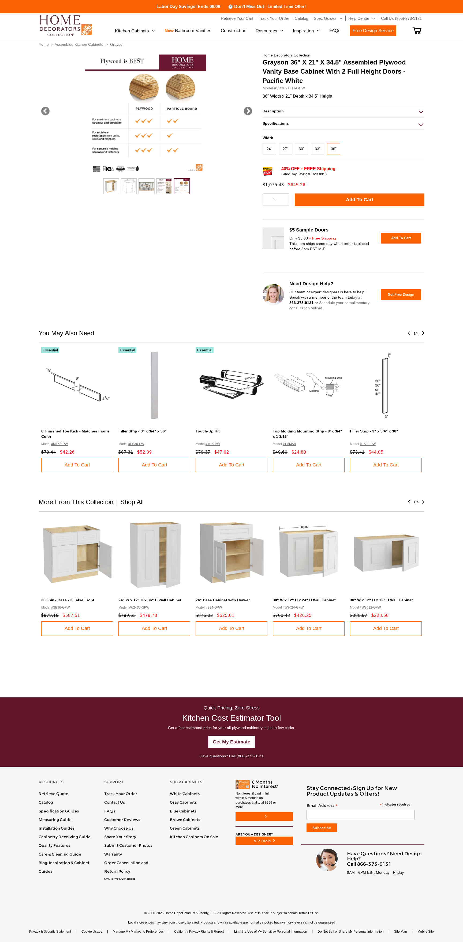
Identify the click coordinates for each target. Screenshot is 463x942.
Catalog (46, 802)
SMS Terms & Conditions (119, 879)
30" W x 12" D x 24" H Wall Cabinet (304, 600)
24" (269, 149)
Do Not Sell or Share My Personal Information (351, 931)
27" (285, 149)
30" (301, 149)
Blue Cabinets (183, 811)
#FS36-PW (136, 444)
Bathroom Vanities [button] (188, 30)
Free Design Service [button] (373, 30)
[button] (417, 30)
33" (317, 149)
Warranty (113, 854)
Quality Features (54, 845)
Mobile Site (425, 931)
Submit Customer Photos (128, 845)
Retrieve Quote (53, 793)
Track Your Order (120, 793)
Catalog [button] (301, 18)
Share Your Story (120, 836)
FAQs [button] (335, 30)
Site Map (400, 931)
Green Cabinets (185, 828)
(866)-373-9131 (250, 756)
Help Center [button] (358, 18)
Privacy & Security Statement (50, 931)
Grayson (117, 44)
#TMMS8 (289, 444)
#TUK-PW (213, 444)
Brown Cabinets (185, 819)
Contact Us (114, 802)
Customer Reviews (122, 819)
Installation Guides (56, 828)
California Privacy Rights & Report (199, 931)
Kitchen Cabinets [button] (132, 30)
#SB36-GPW (60, 607)
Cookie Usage (91, 931)
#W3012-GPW (370, 607)
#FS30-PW (368, 444)
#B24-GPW (214, 607)
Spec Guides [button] (325, 18)
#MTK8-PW (59, 444)
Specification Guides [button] (59, 811)
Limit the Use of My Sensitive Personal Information (270, 931)
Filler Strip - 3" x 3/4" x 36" (142, 431)
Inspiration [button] (303, 30)
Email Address (358, 806)
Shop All (132, 502)
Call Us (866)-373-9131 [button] (401, 18)
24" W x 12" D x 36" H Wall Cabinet (149, 600)
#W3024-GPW (293, 607)
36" (334, 149)
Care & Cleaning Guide (60, 854)
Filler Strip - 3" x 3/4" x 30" (374, 431)
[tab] (343, 111)
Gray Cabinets (183, 802)
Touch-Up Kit (208, 431)
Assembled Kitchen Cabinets (79, 44)
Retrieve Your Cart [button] (237, 18)
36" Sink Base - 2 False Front (67, 600)
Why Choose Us (118, 828)
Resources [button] (266, 30)
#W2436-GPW (138, 607)
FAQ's (109, 811)
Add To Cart (359, 199)
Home (44, 44)
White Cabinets (185, 793)
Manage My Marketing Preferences (138, 931)
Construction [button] (233, 30)
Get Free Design (401, 295)
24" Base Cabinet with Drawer (223, 600)
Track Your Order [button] (274, 18)
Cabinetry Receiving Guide (65, 836)
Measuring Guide (55, 819)
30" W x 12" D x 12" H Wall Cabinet (381, 600)
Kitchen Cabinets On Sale (194, 836)
